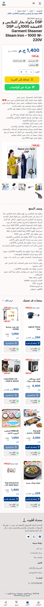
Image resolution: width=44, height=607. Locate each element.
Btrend (17, 595)
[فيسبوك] (40, 536)
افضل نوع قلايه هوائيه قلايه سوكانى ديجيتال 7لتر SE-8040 (33, 382)
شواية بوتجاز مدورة (33, 483)
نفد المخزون (11, 343)
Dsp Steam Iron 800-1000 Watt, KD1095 (11, 485)
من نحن (39, 548)
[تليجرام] (28, 536)
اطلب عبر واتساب (35, 349)
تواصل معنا (38, 557)
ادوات (31, 11)
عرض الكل (7, 300)
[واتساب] (34, 536)
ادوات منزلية (21, 11)
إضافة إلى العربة (33, 343)
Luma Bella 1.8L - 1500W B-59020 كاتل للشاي (11, 381)
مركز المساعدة (36, 553)
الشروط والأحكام (35, 568)
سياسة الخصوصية (35, 572)
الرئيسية (39, 11)
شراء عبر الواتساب (22, 87)
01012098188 (36, 583)
